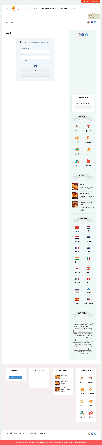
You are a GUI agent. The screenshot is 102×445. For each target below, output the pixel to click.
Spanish (77, 303)
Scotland (88, 293)
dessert (90, 324)
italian (88, 337)
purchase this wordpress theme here (77, 442)
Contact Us (41, 433)
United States (88, 303)
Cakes (88, 154)
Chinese (77, 231)
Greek (88, 252)
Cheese (88, 165)
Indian (77, 262)
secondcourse (76, 346)
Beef (77, 142)
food (90, 328)
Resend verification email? (44, 42)
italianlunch (86, 340)
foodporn (76, 331)
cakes (86, 324)
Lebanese (88, 272)
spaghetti (90, 346)
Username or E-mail (25, 48)
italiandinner (79, 340)
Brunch (77, 154)
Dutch (88, 231)
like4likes (76, 344)
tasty (90, 349)
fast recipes (88, 326)
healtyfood (80, 333)
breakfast (76, 324)
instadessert (88, 335)
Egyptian (77, 241)
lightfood (90, 342)
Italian (88, 262)
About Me (33, 433)
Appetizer (88, 131)
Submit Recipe (63, 8)
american (75, 322)
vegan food (81, 351)
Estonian (88, 241)
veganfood (88, 351)
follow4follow (84, 328)
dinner (75, 326)
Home (28, 8)
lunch (81, 344)
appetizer (90, 322)
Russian (77, 293)
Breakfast (88, 142)
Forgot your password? (32, 42)
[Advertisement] (83, 66)
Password (23, 55)
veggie (86, 353)
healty (75, 333)
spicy (75, 349)
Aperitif (77, 131)
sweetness (80, 349)
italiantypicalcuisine (78, 342)
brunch (81, 324)
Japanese (77, 272)
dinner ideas (82, 326)
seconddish (83, 346)
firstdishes (77, 328)
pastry (89, 344)
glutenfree (82, 331)
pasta (85, 344)
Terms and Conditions (12, 433)
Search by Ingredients (49, 8)
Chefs (73, 8)
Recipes (36, 8)
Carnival (77, 165)
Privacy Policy (24, 433)
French (77, 252)
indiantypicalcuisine (79, 335)
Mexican (77, 283)
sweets (85, 349)
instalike (83, 337)
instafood (77, 337)
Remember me (25, 60)
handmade (89, 331)
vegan (76, 351)
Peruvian (88, 283)
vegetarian (80, 353)
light (85, 342)
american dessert (83, 322)
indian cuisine (88, 333)
